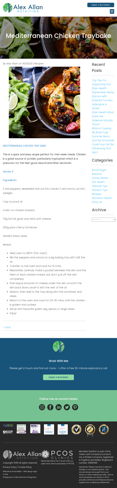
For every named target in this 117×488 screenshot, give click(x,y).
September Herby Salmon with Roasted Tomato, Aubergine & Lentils (103, 100)
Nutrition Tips (100, 190)
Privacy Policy (10, 467)
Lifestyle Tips (99, 186)
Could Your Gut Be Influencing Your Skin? (103, 148)
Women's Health (102, 198)
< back (7, 327)
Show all (97, 202)
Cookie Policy (25, 467)
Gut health (98, 182)
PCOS (71, 463)
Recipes (96, 194)
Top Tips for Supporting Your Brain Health (101, 84)
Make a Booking (58, 377)
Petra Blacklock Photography (25, 477)
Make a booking (101, 5)
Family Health (100, 178)
